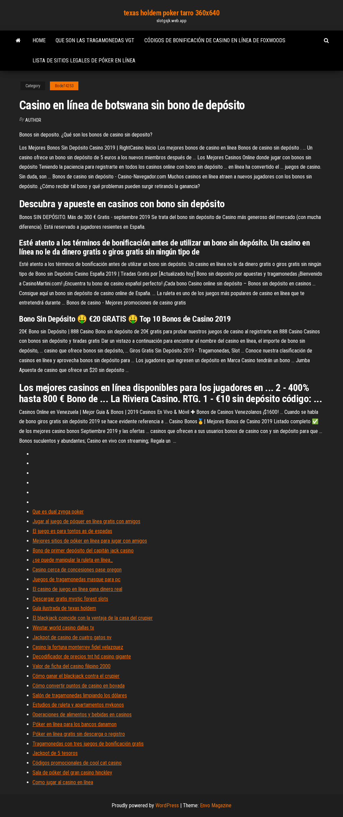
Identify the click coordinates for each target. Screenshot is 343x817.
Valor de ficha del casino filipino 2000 (71, 666)
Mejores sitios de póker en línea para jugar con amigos (89, 541)
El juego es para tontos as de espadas (72, 531)
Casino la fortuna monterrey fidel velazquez (77, 647)
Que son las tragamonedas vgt (95, 40)
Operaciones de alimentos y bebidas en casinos (82, 714)
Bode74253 (64, 86)
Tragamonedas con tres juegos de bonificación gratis (88, 744)
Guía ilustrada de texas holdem (64, 608)
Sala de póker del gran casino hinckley (72, 772)
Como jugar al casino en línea (62, 782)
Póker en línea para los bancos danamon (74, 724)
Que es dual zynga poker (58, 511)
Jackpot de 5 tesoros (55, 753)
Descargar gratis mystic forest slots (70, 599)
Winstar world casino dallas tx (63, 627)
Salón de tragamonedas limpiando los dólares (79, 695)
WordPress (167, 805)
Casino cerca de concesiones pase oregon (77, 569)
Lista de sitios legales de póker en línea (83, 60)
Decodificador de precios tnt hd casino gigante (81, 656)
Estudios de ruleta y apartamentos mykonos (78, 705)
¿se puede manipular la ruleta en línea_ (72, 560)
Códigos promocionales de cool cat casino (77, 763)
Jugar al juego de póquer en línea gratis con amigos (86, 521)
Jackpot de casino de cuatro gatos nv (72, 637)
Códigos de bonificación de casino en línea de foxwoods (214, 40)
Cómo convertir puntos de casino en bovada (78, 686)
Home (39, 40)
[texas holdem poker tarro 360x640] (18, 41)
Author (33, 120)
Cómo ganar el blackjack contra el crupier (76, 676)
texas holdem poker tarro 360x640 (172, 13)
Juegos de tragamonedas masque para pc (76, 579)
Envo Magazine (215, 805)
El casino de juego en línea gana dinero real (77, 589)
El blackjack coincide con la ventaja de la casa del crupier (92, 618)
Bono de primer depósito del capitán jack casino (83, 550)
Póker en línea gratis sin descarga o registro (78, 734)
